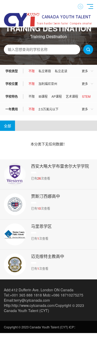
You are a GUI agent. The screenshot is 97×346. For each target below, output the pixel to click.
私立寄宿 (45, 71)
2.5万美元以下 (48, 109)
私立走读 (61, 71)
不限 (31, 71)
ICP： (73, 327)
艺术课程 (72, 96)
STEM (86, 96)
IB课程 (43, 96)
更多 (85, 71)
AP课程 (56, 96)
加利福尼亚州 (48, 83)
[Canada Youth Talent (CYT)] (48, 24)
